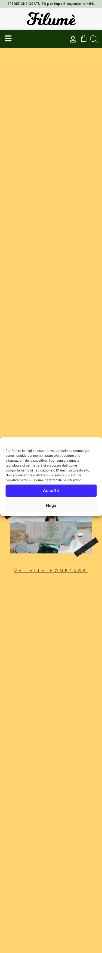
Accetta (51, 490)
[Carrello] (84, 38)
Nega (51, 505)
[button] (94, 39)
